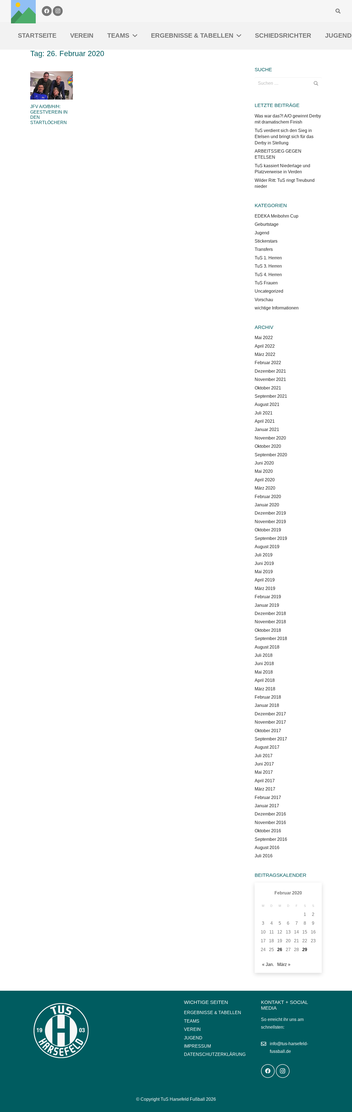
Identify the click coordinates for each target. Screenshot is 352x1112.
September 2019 (271, 538)
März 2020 (265, 488)
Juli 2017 (264, 755)
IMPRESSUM (197, 1046)
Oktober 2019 (268, 530)
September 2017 (271, 739)
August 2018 (267, 647)
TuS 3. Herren (268, 266)
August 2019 (267, 546)
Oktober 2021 (268, 388)
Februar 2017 (268, 797)
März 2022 (265, 354)
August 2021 (267, 404)
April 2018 (265, 680)
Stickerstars (266, 241)
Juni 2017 (264, 764)
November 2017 (270, 722)
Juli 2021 (264, 413)
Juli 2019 (264, 555)
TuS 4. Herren (268, 274)
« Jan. (268, 964)
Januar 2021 (267, 429)
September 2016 (271, 839)
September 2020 (271, 454)
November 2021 (270, 379)
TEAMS (191, 1021)
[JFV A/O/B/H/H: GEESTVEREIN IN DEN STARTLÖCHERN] (51, 85)
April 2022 (265, 346)
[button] (337, 11)
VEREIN (192, 1029)
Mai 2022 (264, 337)
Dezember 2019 (270, 513)
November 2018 (270, 621)
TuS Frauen (266, 283)
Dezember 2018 (270, 613)
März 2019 (265, 588)
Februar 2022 (268, 362)
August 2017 (267, 747)
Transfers (264, 249)
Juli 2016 (264, 855)
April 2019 (265, 580)
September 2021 (271, 396)
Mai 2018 (264, 672)
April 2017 (265, 780)
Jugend (262, 232)
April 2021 (265, 421)
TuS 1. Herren (268, 258)
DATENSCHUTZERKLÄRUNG (215, 1054)
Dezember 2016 (270, 814)
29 (304, 949)
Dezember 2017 (270, 714)
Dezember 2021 (270, 371)
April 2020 (265, 479)
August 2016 (267, 847)
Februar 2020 (268, 496)
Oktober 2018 (268, 630)
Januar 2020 (267, 505)
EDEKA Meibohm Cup (276, 216)
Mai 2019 (264, 571)
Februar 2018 (268, 697)
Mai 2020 (264, 471)
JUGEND (193, 1038)
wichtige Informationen (277, 308)
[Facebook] (47, 11)
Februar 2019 (268, 596)
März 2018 (265, 689)
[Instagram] (58, 11)
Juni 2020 (264, 463)
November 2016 (270, 822)
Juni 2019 (264, 563)
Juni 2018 (264, 663)
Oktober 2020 (268, 446)
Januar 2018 (267, 705)
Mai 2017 (264, 772)
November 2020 (270, 438)
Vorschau (264, 299)
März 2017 (265, 789)
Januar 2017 (267, 805)
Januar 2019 (267, 605)
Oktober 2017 (268, 730)
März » (283, 964)
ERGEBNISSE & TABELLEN (212, 1012)
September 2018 (271, 638)
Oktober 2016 (268, 830)
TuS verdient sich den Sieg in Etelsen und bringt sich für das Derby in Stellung (284, 136)
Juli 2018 (264, 655)
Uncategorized (269, 291)
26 (279, 949)
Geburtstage (267, 224)
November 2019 (270, 521)
